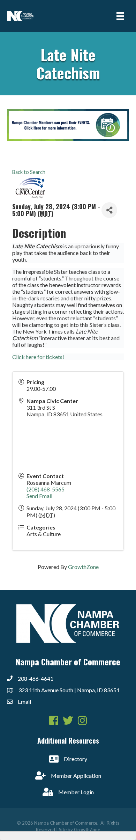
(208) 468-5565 (46, 489)
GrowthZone (83, 566)
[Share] (109, 210)
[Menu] (120, 16)
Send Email (39, 495)
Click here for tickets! (38, 356)
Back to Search (28, 172)
